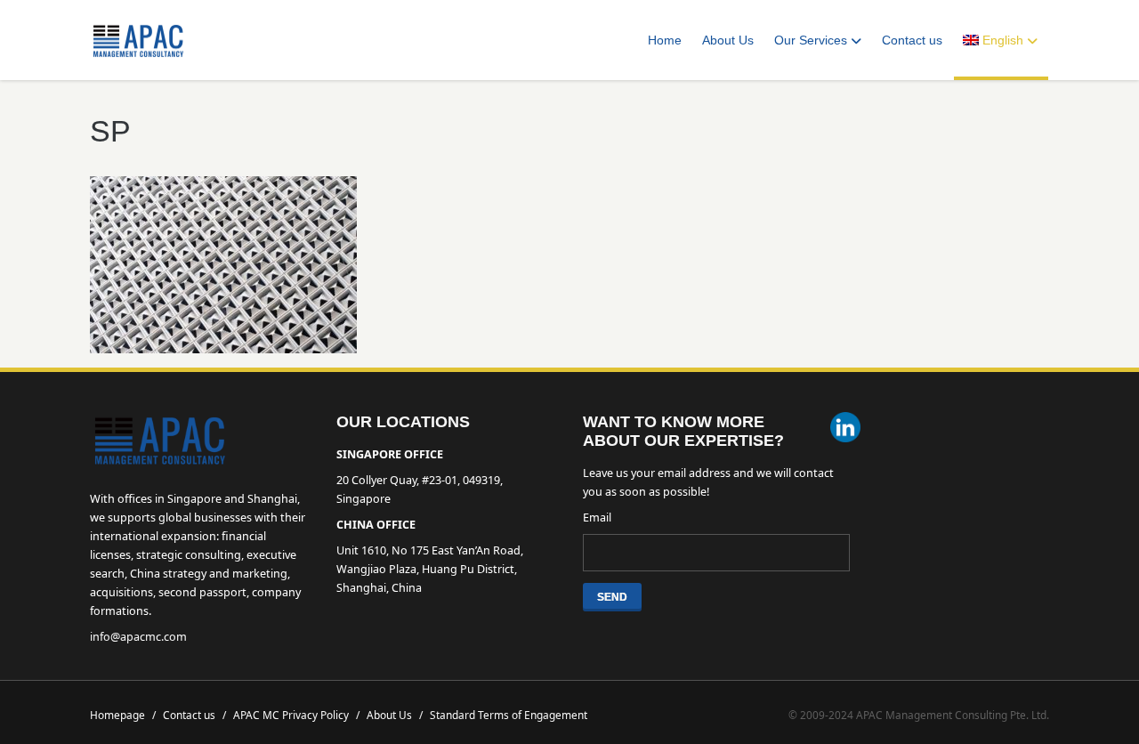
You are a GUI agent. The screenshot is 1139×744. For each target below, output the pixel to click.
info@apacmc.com (138, 636)
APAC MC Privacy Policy (296, 715)
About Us (728, 40)
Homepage (123, 715)
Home (665, 40)
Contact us (912, 40)
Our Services (810, 40)
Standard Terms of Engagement (508, 715)
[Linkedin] (845, 429)
